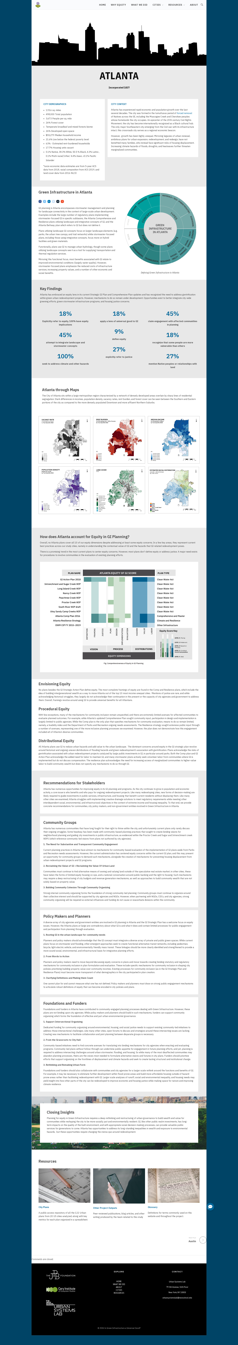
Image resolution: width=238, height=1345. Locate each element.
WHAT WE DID (119, 1284)
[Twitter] (44, 201)
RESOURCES (119, 1293)
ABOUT (119, 1287)
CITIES (119, 1290)
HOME (119, 1281)
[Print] (57, 201)
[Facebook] (40, 201)
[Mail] (62, 201)
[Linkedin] (49, 201)
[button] (210, 1207)
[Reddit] (53, 201)
